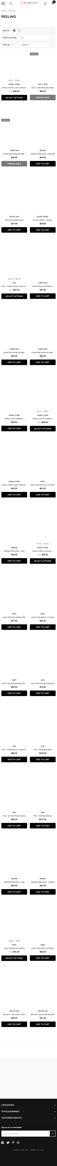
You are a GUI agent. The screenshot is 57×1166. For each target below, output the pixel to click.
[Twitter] (8, 1142)
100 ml (10, 279)
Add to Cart (42, 163)
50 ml (39, 411)
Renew (43, 150)
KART (43, 481)
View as (6, 31)
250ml (17, 941)
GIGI (43, 680)
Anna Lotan (14, 84)
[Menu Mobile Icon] (3, 3)
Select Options (14, 97)
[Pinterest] (13, 1142)
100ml (11, 941)
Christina (14, 150)
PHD (14, 283)
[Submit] (52, 1133)
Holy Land (43, 84)
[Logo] (28, 3)
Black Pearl (43, 217)
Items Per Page (9, 38)
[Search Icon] (11, 3)
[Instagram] (18, 1142)
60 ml (11, 80)
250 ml (17, 80)
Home (3, 11)
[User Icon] (45, 3)
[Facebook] (2, 1142)
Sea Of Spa (14, 217)
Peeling (12, 11)
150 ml (45, 411)
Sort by (6, 45)
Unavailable (43, 97)
